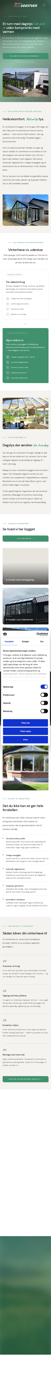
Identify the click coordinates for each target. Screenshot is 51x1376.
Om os (5, 1261)
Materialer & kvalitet (11, 1253)
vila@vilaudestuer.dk (16, 1316)
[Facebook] (5, 1347)
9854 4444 (12, 1304)
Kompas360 (29, 1372)
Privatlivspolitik (34, 1369)
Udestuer (6, 1282)
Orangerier (7, 1286)
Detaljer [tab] (25, 641)
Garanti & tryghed (10, 1264)
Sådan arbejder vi (10, 1250)
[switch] (44, 695)
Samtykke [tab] (9, 641)
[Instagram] (10, 1347)
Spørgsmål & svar (10, 1268)
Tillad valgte (25, 731)
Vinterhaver (7, 1289)
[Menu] (44, 5)
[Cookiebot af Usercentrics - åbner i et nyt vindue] (36, 634)
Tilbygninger (7, 1293)
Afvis (25, 739)
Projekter (6, 1257)
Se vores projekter (25, 62)
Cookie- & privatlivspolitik (13, 1271)
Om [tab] (41, 641)
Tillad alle (25, 723)
